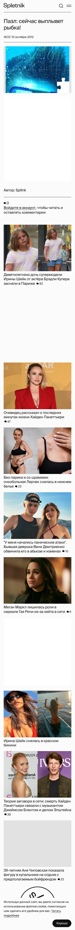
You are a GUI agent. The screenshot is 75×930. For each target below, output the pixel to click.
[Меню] (69, 5)
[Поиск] (61, 5)
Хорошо (62, 923)
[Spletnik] (14, 6)
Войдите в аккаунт (19, 208)
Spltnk (21, 190)
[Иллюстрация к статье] (37, 69)
